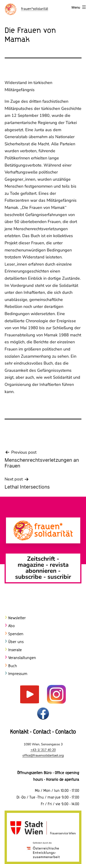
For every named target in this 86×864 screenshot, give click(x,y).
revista (59, 565)
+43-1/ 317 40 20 (43, 750)
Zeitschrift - (43, 559)
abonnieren (40, 571)
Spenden (15, 634)
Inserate (15, 650)
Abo (11, 626)
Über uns (16, 642)
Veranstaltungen (22, 658)
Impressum (17, 674)
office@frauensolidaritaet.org (43, 755)
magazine (32, 565)
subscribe (28, 577)
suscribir (59, 577)
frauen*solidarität (34, 9)
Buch (12, 666)
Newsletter (17, 618)
